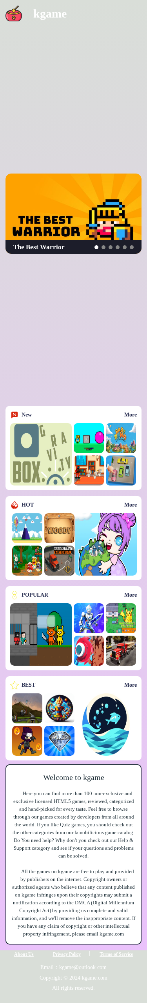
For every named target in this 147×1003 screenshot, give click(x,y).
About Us (24, 954)
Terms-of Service (116, 954)
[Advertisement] (73, 100)
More (130, 415)
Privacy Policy (67, 954)
